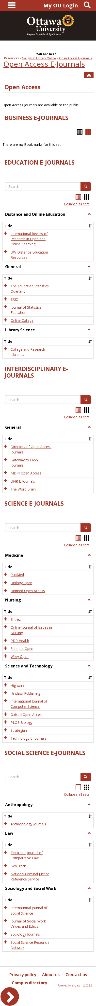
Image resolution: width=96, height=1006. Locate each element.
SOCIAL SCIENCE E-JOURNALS (44, 753)
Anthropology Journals (28, 824)
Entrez (16, 619)
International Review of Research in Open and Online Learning (29, 239)
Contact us (76, 974)
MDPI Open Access (26, 473)
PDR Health (20, 640)
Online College (22, 320)
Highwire (17, 685)
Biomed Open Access (28, 590)
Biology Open (21, 582)
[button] (89, 214)
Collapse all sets (77, 204)
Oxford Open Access (27, 714)
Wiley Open (20, 656)
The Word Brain (23, 489)
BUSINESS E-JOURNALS (36, 118)
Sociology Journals (25, 934)
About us (51, 974)
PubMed (17, 575)
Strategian (19, 730)
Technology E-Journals (28, 738)
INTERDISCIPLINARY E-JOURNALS (36, 372)
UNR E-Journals (23, 481)
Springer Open (22, 648)
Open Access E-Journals (75, 58)
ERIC (14, 299)
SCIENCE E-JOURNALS (34, 503)
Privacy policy (22, 974)
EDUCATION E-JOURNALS (39, 162)
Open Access (22, 87)
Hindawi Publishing (25, 693)
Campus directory (29, 982)
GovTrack (18, 866)
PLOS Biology (21, 722)
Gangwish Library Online (39, 58)
